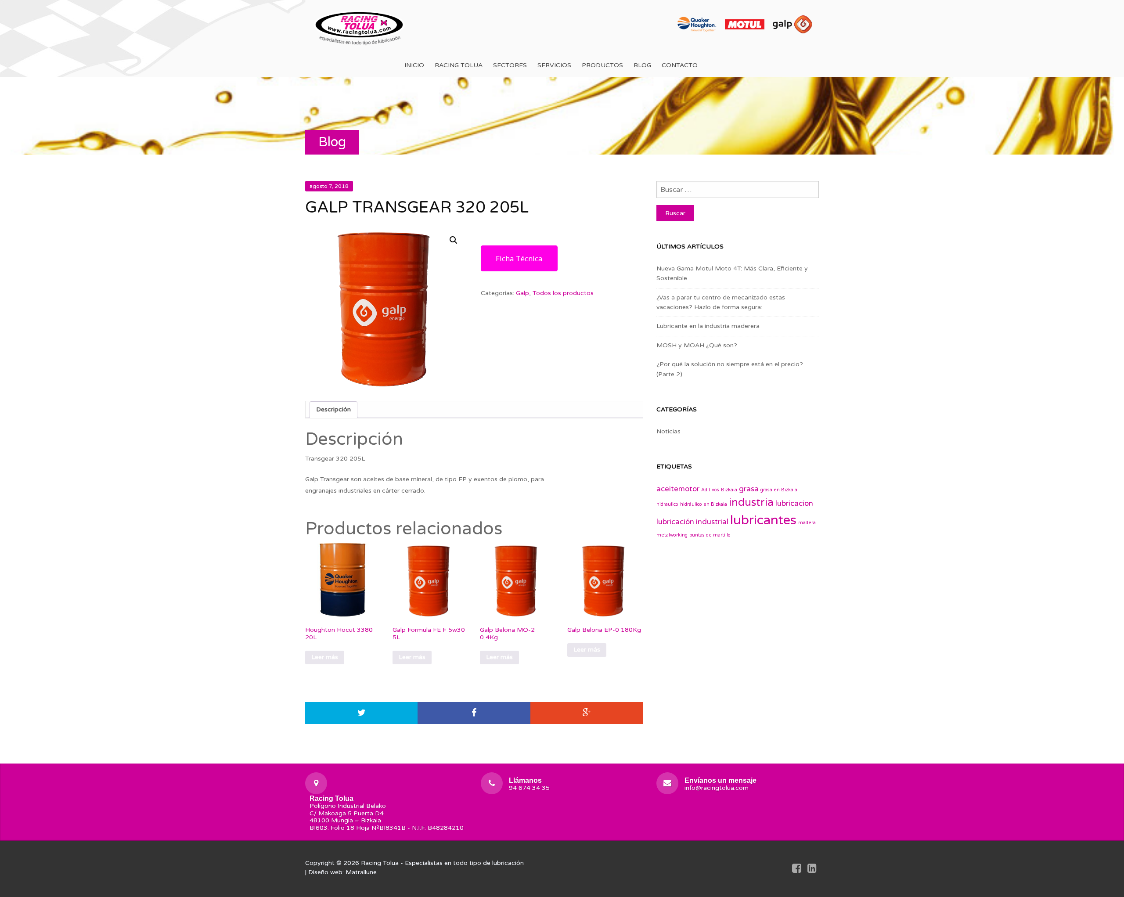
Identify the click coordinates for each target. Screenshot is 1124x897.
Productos (602, 65)
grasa (749, 489)
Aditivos (710, 490)
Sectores (510, 65)
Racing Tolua (459, 65)
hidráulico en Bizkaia (703, 504)
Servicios (554, 65)
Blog (642, 65)
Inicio (414, 65)
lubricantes (763, 520)
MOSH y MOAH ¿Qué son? (696, 345)
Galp (522, 293)
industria (751, 502)
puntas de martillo (710, 535)
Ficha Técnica (519, 258)
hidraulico (667, 504)
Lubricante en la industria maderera (708, 326)
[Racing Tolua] (360, 27)
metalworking (672, 535)
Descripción (333, 409)
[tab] (333, 409)
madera (807, 523)
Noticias (668, 431)
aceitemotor (677, 489)
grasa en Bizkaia (778, 490)
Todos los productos (563, 293)
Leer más (324, 657)
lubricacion (794, 503)
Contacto (680, 65)
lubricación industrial (692, 522)
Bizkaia (729, 490)
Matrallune (361, 872)
